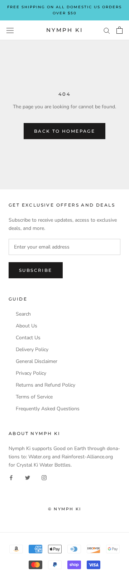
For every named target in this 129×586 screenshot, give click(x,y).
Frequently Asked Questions (48, 409)
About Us (26, 326)
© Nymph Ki (64, 508)
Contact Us (28, 338)
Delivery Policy (32, 349)
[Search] (107, 30)
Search (23, 314)
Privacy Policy (31, 373)
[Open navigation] (10, 30)
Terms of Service (34, 397)
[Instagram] (44, 477)
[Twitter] (27, 477)
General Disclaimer (36, 361)
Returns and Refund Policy (45, 385)
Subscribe (35, 270)
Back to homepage (64, 131)
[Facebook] (11, 477)
